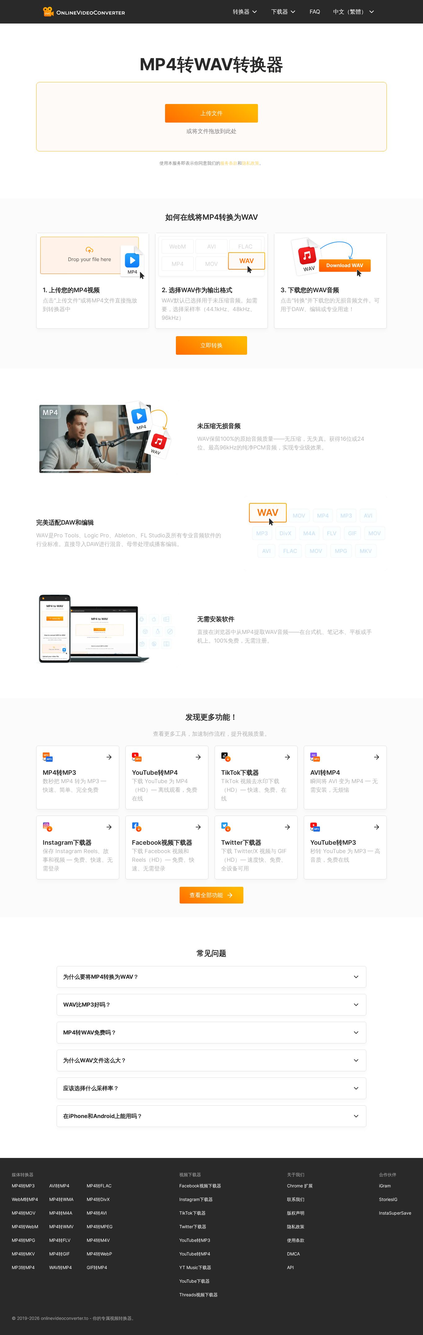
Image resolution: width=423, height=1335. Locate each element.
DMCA (293, 1253)
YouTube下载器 (194, 1281)
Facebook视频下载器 (200, 1185)
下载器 (279, 11)
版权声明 (295, 1213)
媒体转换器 (22, 1174)
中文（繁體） (350, 11)
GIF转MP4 (97, 1267)
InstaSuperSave (395, 1213)
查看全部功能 (206, 895)
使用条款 (295, 1240)
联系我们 (295, 1199)
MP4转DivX (98, 1199)
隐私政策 (250, 163)
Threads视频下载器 (198, 1294)
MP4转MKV (23, 1253)
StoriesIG (388, 1199)
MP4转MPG (23, 1240)
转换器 (241, 11)
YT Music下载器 (195, 1267)
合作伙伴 (387, 1174)
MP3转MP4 (23, 1267)
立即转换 (211, 345)
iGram (385, 1185)
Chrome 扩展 (300, 1185)
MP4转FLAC (99, 1185)
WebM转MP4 (25, 1199)
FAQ (315, 11)
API (290, 1267)
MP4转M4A (60, 1213)
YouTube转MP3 (194, 1240)
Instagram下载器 (196, 1199)
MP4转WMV (61, 1226)
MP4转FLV (59, 1240)
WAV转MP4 (60, 1267)
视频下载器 (190, 1174)
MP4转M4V (98, 1240)
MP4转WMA (61, 1199)
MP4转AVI (97, 1213)
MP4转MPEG (99, 1226)
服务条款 (229, 163)
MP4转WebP (99, 1253)
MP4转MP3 (23, 1185)
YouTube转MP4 (194, 1253)
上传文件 (211, 113)
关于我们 (295, 1174)
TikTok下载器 (192, 1213)
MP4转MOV (23, 1213)
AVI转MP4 (59, 1185)
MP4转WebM (25, 1226)
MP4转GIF (59, 1253)
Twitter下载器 (192, 1226)
